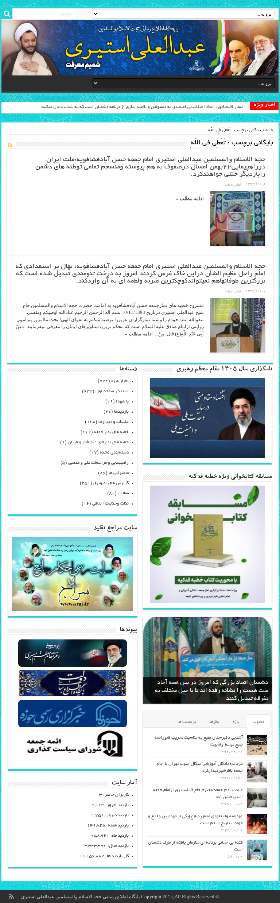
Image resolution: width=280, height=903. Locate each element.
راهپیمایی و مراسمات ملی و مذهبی (98, 462)
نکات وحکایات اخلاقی (110, 503)
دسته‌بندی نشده (114, 452)
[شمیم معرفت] (140, 47)
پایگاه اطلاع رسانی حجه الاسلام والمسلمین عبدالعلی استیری (81, 896)
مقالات (123, 493)
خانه (269, 130)
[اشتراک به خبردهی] (10, 145)
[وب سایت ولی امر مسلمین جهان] (73, 666)
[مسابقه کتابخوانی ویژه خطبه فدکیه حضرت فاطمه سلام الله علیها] (207, 601)
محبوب (258, 722)
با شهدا (122, 401)
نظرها (214, 722)
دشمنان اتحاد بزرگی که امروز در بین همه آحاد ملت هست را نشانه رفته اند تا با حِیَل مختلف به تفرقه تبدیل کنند (211, 691)
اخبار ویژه (120, 381)
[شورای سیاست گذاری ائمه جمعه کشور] (73, 756)
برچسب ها (187, 722)
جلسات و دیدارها (113, 422)
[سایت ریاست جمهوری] (73, 696)
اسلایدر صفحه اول (112, 391)
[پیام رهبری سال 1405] (207, 456)
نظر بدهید (233, 184)
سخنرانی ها (119, 473)
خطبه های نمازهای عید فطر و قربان (98, 442)
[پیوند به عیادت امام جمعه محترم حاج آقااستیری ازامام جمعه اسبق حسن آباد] (257, 798)
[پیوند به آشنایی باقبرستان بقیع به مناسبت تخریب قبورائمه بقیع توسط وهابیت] (257, 745)
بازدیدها (121, 411)
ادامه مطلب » (190, 198)
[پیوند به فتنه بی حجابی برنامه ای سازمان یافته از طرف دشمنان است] (257, 850)
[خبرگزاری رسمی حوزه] (73, 726)
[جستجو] (6, 13)
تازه (236, 722)
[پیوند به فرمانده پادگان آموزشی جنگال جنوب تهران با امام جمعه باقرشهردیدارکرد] (257, 772)
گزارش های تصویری (111, 483)
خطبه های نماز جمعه (111, 432)
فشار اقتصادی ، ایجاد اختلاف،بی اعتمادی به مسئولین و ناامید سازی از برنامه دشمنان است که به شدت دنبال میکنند (142, 107)
